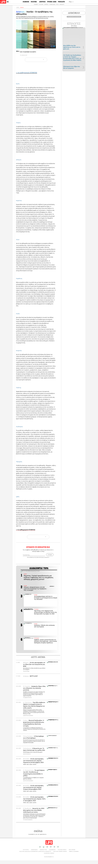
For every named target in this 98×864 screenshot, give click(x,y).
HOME (17, 7)
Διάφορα (22, 7)
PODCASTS (62, 4)
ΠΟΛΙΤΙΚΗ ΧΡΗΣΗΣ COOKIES (60, 851)
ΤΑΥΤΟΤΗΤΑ (26, 849)
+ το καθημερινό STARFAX (25, 530)
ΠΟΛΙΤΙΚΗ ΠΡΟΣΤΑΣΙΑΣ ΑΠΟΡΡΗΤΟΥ (41, 557)
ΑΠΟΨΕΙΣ (46, 4)
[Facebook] (52, 46)
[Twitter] (54, 46)
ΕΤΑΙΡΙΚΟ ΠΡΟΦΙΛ (62, 849)
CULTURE (41, 4)
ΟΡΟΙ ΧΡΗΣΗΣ (30, 557)
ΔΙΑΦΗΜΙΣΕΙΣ (52, 849)
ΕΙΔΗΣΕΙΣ (36, 4)
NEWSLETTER (43, 849)
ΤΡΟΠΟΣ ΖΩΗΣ (52, 4)
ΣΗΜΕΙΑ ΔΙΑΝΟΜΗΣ (74, 851)
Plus (57, 4)
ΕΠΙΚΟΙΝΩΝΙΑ (34, 849)
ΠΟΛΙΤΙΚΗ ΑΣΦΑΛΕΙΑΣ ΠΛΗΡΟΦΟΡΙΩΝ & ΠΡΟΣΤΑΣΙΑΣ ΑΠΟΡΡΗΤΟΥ (35, 851)
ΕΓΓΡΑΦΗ (50, 554)
